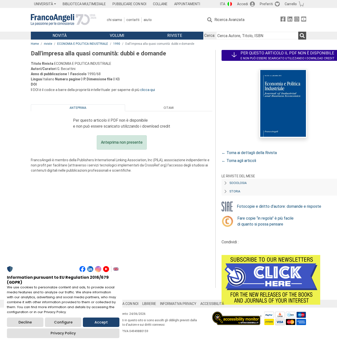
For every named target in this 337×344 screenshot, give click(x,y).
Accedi (242, 4)
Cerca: (209, 35)
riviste (48, 44)
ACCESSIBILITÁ (212, 304)
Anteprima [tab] (78, 108)
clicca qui (147, 90)
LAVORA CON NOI (125, 304)
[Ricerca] (302, 36)
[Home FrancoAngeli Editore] (63, 19)
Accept (101, 322)
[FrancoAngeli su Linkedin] (289, 20)
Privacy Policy (63, 333)
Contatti (132, 20)
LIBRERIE (149, 304)
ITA (222, 4)
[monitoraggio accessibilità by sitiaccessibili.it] (237, 314)
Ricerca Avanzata (229, 19)
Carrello (291, 4)
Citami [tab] (169, 108)
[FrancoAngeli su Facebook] (283, 20)
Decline (25, 322)
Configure (63, 322)
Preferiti (266, 4)
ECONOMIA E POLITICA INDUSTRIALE (82, 44)
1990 (116, 44)
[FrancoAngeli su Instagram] (296, 20)
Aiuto (148, 20)
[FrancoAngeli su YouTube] (303, 20)
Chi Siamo (114, 20)
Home (35, 44)
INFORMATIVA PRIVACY (178, 304)
